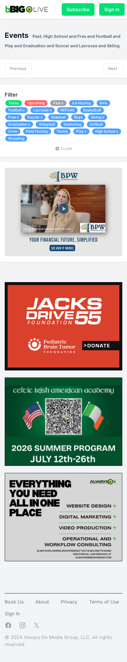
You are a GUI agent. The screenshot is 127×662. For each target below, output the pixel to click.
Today (13, 103)
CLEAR (66, 149)
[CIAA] (63, 422)
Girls (103, 103)
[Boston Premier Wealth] (63, 212)
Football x (16, 110)
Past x (58, 103)
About (42, 602)
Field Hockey (37, 131)
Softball (96, 124)
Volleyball (47, 124)
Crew (12, 131)
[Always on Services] (63, 517)
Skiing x (97, 117)
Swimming (72, 124)
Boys (78, 117)
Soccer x (35, 117)
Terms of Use (104, 602)
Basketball (92, 110)
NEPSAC (67, 110)
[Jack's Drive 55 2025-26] (63, 326)
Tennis (62, 131)
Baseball (58, 117)
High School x (106, 131)
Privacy (69, 602)
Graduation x (19, 124)
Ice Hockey (81, 103)
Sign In (112, 9)
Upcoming (36, 103)
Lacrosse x (42, 110)
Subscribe (78, 9)
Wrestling (16, 138)
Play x (81, 131)
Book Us (14, 602)
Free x (13, 117)
